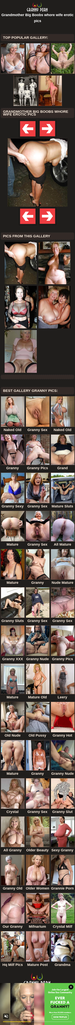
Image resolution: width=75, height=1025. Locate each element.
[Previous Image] (28, 137)
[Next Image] (47, 137)
